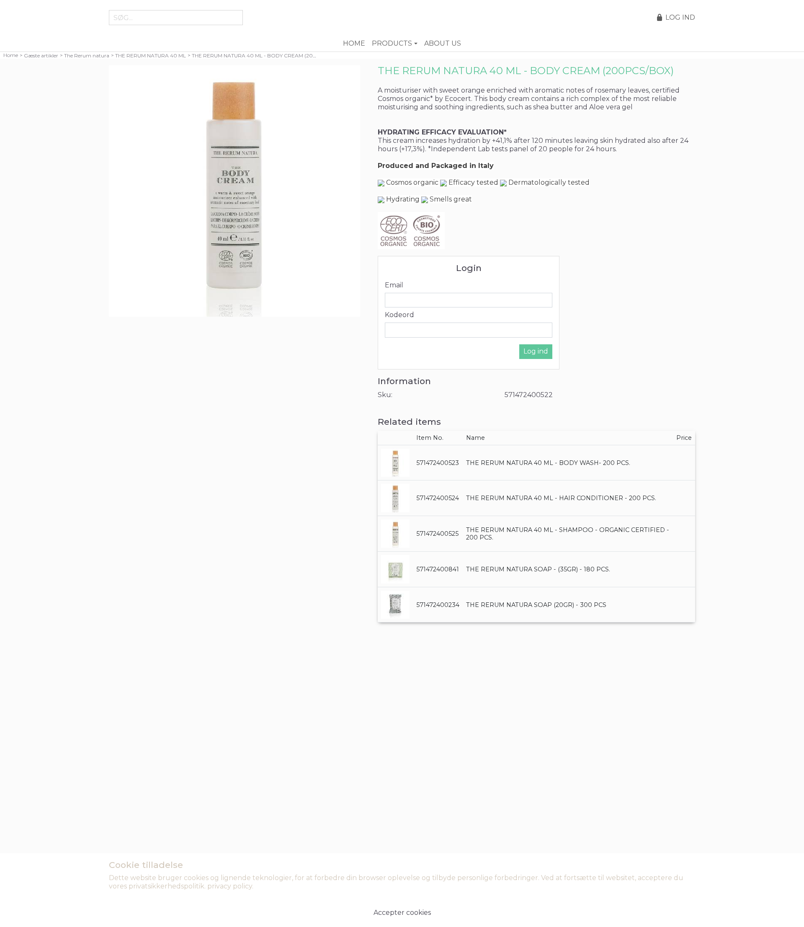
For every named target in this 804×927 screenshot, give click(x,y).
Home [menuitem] (354, 43)
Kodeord (399, 315)
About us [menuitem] (442, 43)
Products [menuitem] (392, 43)
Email (394, 285)
